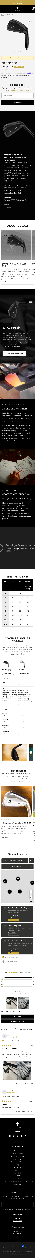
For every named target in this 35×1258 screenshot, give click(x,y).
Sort (16, 1029)
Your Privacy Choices (28, 1246)
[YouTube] (21, 1136)
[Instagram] (17, 1136)
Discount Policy (17, 1159)
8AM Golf (23, 1251)
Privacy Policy (5, 1246)
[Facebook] (10, 1136)
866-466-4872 (17, 1221)
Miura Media (17, 1173)
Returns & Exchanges (17, 1156)
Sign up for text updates (22, 1209)
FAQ (17, 1165)
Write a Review (19, 1022)
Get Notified (17, 102)
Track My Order (18, 1154)
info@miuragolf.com (17, 1227)
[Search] (29, 8)
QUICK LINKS (16, 1146)
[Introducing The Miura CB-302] (16, 801)
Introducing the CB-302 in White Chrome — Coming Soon (17, 2)
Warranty (18, 1176)
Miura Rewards (17, 1178)
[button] (9, 71)
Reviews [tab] (6, 1012)
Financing (18, 1170)
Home (2, 15)
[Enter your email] (32, 1204)
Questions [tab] (18, 1012)
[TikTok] (25, 1136)
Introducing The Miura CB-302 (16, 823)
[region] (17, 1003)
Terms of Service (14, 1246)
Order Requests (17, 1167)
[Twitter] (13, 1136)
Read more (4, 837)
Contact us (17, 1151)
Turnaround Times (17, 1162)
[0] (32, 8)
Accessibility (18, 1184)
